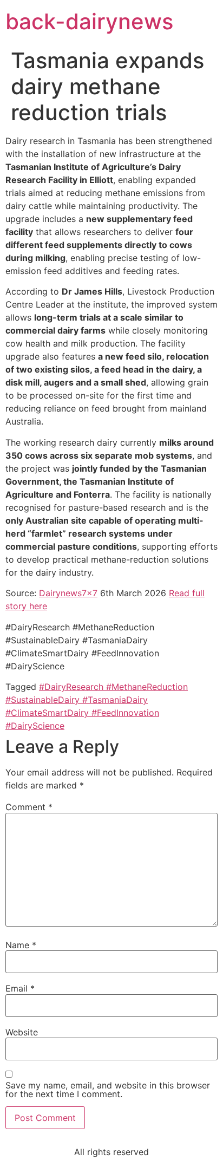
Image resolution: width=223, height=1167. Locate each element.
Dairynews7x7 (68, 593)
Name (20, 945)
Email (20, 988)
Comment (29, 807)
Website (21, 1032)
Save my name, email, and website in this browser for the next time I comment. (107, 1089)
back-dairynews (89, 21)
